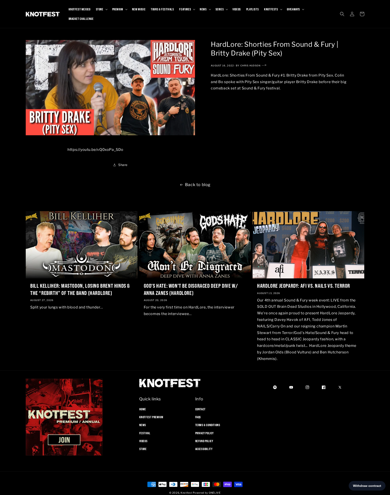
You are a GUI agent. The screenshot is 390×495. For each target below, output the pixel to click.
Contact (200, 409)
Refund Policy (204, 441)
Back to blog (198, 184)
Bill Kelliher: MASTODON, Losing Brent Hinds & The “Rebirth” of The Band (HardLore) (80, 289)
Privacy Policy (204, 433)
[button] (101, 9)
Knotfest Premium (151, 417)
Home (142, 409)
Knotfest (186, 492)
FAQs (198, 417)
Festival (145, 433)
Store (143, 449)
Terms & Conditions (207, 425)
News (142, 425)
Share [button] (123, 165)
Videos (143, 441)
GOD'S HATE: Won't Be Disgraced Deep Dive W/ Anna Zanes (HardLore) (191, 289)
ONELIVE (215, 492)
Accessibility (204, 449)
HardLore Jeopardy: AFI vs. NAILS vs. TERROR (303, 285)
